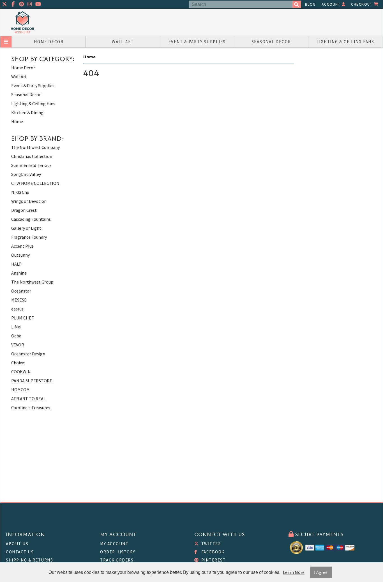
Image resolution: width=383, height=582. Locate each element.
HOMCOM (20, 389)
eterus (17, 309)
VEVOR (17, 345)
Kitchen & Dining (27, 112)
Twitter (210, 543)
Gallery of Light (26, 228)
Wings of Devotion (29, 201)
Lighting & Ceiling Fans (345, 41)
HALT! (16, 264)
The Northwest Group (32, 282)
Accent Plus (22, 246)
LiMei (16, 327)
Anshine (19, 273)
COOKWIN (21, 371)
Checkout (362, 4)
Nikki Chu (20, 192)
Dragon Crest (24, 210)
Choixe (17, 362)
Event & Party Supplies (197, 41)
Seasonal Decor (271, 41)
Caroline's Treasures (30, 407)
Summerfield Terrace (31, 165)
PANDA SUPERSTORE (31, 380)
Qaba (16, 336)
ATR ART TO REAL (28, 398)
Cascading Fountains (31, 219)
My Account (114, 543)
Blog (310, 4)
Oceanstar (21, 291)
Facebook (212, 552)
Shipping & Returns (29, 560)
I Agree (320, 572)
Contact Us (20, 552)
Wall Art (123, 41)
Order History (117, 552)
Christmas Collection (31, 156)
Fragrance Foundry (29, 237)
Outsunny (20, 255)
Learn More (293, 572)
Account (332, 4)
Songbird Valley (26, 174)
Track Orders (116, 560)
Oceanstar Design (28, 353)
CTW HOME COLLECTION (35, 183)
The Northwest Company (35, 147)
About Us (17, 543)
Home (17, 121)
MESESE (19, 300)
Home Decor (49, 41)
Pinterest (213, 560)
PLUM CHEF (22, 318)
